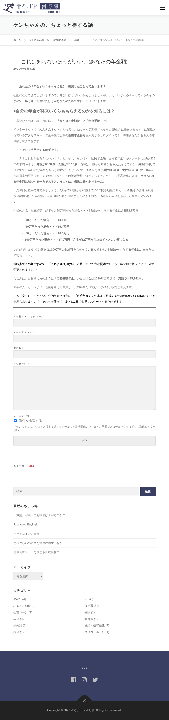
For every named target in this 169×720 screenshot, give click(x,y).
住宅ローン (20, 612)
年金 (32, 466)
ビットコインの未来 (26, 533)
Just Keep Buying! (25, 524)
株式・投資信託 (94, 625)
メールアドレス (23, 332)
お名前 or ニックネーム (29, 316)
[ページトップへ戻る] (84, 700)
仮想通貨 (90, 605)
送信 (84, 440)
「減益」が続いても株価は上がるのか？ (39, 515)
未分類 (17, 625)
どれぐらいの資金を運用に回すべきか (37, 543)
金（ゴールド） (94, 632)
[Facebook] (73, 679)
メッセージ (21, 363)
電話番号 (18, 348)
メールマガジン (22, 416)
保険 (87, 612)
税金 (16, 632)
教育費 (88, 619)
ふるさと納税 (22, 605)
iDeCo (17, 599)
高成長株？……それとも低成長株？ (36, 552)
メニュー (162, 7)
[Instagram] (84, 679)
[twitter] (95, 679)
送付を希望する (30, 420)
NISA (87, 599)
